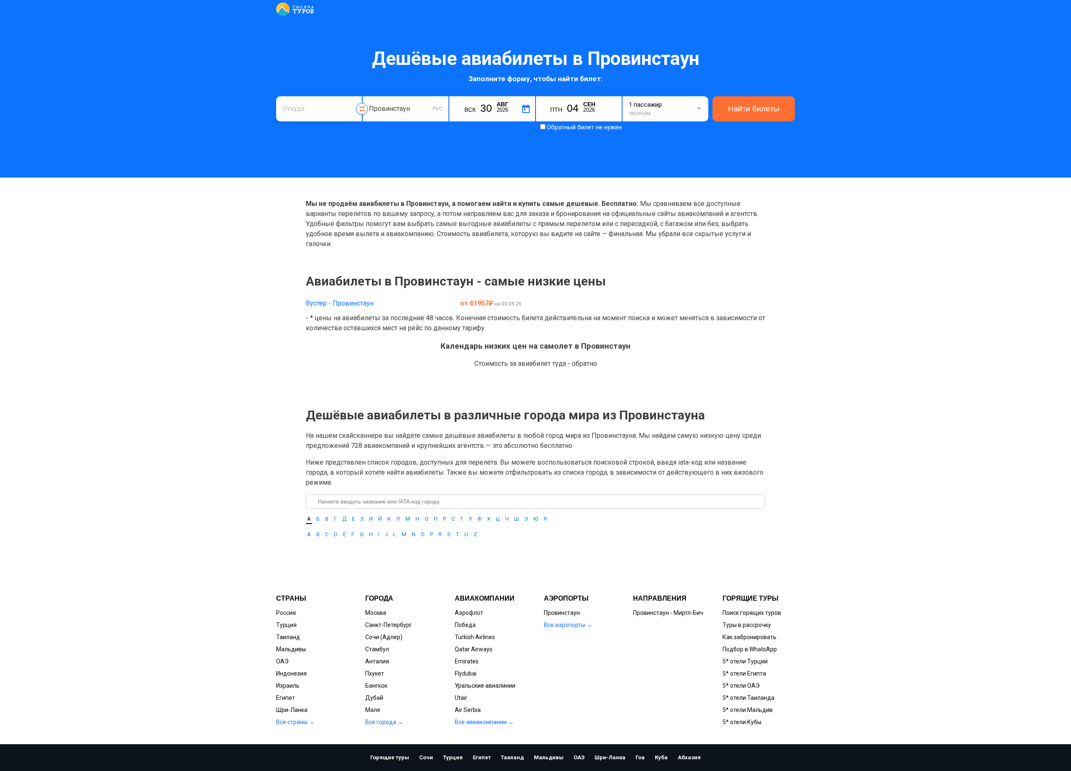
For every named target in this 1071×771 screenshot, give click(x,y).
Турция (286, 625)
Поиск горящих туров (752, 612)
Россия (286, 612)
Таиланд (288, 637)
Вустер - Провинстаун (340, 303)
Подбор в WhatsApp (750, 649)
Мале (372, 710)
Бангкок (376, 685)
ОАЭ (282, 661)
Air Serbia (468, 710)
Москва (375, 612)
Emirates (467, 661)
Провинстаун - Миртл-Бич (668, 612)
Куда (375, 95)
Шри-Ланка (291, 710)
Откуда (292, 95)
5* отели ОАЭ (741, 685)
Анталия (377, 661)
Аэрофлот (469, 612)
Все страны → (295, 722)
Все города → (384, 722)
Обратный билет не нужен (584, 127)
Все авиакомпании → (484, 722)
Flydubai (466, 673)
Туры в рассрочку (747, 625)
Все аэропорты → (568, 625)
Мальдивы (291, 649)
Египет (285, 697)
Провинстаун (562, 612)
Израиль (288, 685)
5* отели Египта (744, 673)
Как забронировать (749, 637)
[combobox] (319, 108)
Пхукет (374, 673)
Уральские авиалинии (485, 685)
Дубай (374, 697)
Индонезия (291, 673)
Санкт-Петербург (388, 625)
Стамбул (377, 649)
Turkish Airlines (475, 637)
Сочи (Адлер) (383, 637)
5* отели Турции (745, 661)
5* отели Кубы (742, 722)
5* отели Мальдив (748, 710)
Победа (465, 625)
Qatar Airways (473, 649)
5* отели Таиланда (748, 697)
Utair (461, 697)
